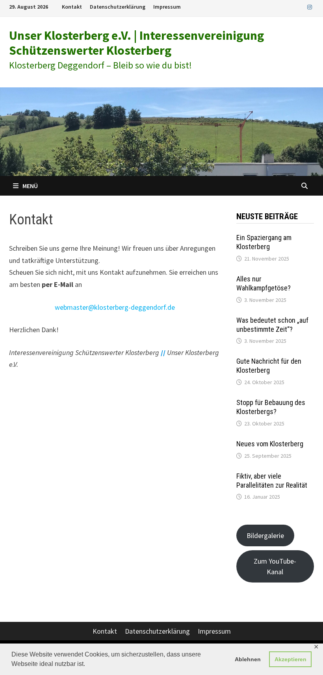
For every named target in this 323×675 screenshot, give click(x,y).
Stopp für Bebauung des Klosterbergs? (270, 407)
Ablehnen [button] (248, 659)
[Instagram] (309, 6)
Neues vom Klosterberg (269, 444)
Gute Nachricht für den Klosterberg (268, 365)
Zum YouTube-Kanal (275, 566)
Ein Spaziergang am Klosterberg (263, 242)
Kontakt (72, 6)
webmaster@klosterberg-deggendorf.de (115, 307)
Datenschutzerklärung (117, 6)
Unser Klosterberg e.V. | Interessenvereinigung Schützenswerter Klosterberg (136, 43)
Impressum (167, 6)
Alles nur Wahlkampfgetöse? (263, 283)
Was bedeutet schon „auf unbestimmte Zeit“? (272, 324)
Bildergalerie (265, 535)
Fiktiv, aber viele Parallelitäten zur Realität (271, 480)
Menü (30, 186)
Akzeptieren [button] (290, 659)
